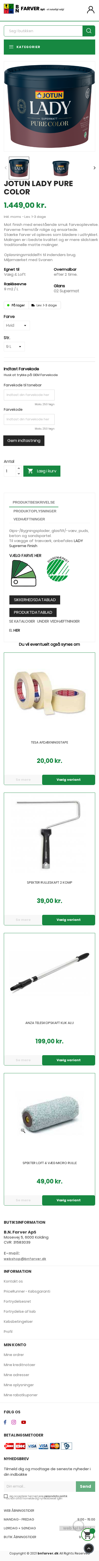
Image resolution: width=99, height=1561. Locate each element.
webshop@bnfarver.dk (25, 1259)
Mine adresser (16, 1374)
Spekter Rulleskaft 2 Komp (49, 883)
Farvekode (13, 409)
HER (16, 630)
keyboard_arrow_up (89, 1548)
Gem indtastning (23, 440)
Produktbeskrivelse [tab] (34, 502)
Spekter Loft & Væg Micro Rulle (50, 1163)
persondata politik (55, 1496)
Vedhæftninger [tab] (29, 519)
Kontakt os (13, 1281)
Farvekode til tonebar (23, 385)
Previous (5, 168)
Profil (8, 1331)
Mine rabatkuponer (21, 1395)
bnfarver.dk (48, 1553)
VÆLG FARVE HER (25, 555)
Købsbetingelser (18, 1321)
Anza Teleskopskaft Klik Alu (49, 1023)
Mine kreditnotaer (19, 1364)
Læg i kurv (41, 471)
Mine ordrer (14, 1354)
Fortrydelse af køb (20, 1311)
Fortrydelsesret (17, 1301)
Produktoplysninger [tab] (34, 511)
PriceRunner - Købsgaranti (27, 1291)
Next (93, 168)
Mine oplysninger (19, 1384)
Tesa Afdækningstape (49, 743)
